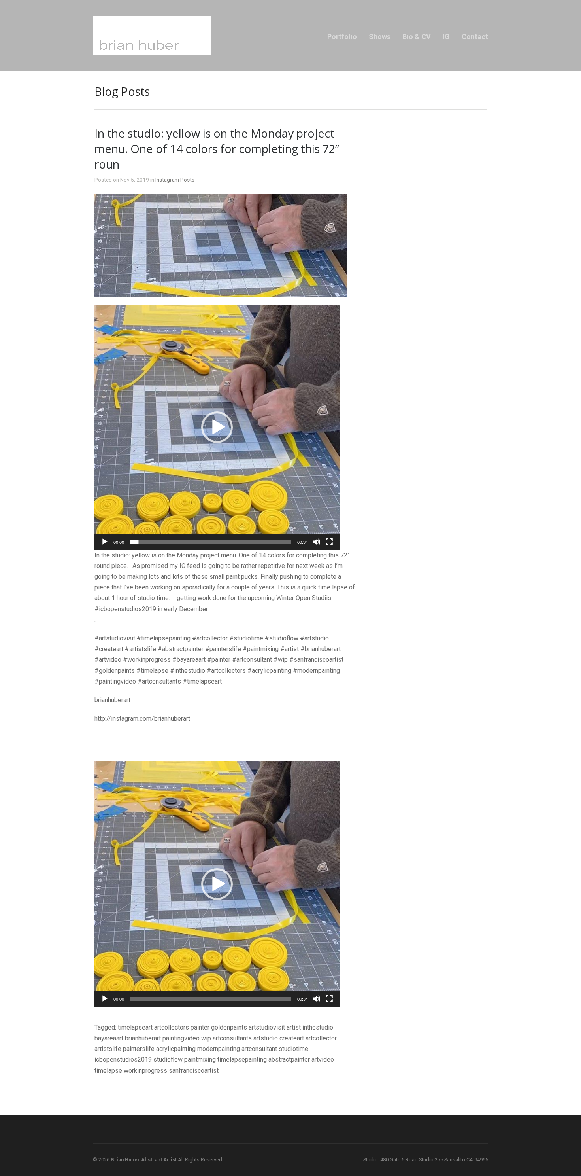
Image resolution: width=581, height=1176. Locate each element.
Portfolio (342, 36)
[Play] (105, 542)
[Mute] (317, 542)
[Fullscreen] (329, 542)
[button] (217, 427)
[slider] (210, 542)
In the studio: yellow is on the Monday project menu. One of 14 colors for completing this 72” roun (216, 148)
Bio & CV (416, 36)
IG (446, 36)
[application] (217, 427)
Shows (379, 36)
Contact (475, 36)
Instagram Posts (174, 179)
